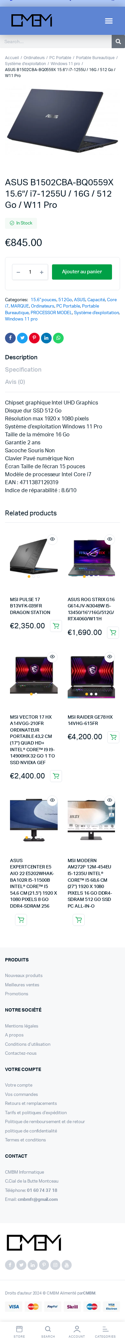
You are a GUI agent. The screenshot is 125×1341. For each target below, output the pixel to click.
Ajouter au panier (56, 626)
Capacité (96, 300)
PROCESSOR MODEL (51, 313)
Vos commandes (21, 1095)
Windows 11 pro (65, 64)
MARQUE (20, 306)
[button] (109, 21)
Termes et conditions (25, 1140)
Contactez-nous (21, 1053)
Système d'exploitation (25, 64)
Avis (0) (15, 382)
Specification (23, 370)
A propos (14, 1035)
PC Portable (60, 58)
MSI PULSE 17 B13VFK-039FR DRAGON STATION (30, 606)
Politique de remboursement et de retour (45, 1122)
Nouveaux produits (24, 976)
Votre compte (18, 1085)
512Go (65, 300)
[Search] (118, 41)
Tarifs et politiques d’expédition (36, 1113)
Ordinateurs (34, 58)
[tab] (59, 357)
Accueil (12, 58)
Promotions (16, 994)
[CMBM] (33, 1243)
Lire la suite (21, 920)
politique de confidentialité (31, 1131)
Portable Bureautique (95, 58)
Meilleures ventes (22, 985)
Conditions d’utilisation (27, 1044)
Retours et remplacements (31, 1104)
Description (21, 358)
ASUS (79, 300)
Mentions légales (21, 1026)
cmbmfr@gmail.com (38, 1200)
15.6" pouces (44, 300)
